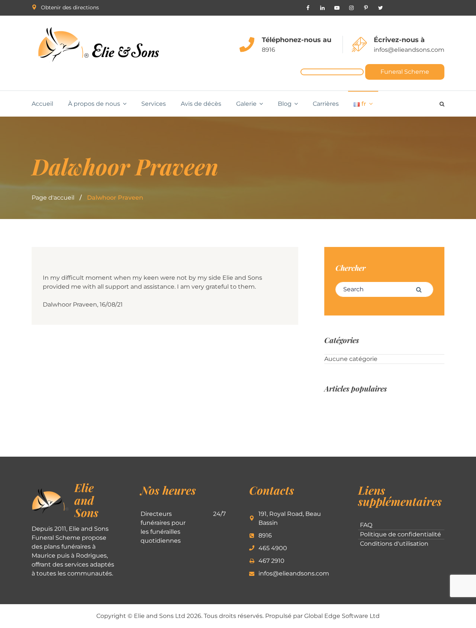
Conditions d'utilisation (394, 543)
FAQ (366, 525)
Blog (285, 103)
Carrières (326, 103)
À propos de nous (94, 103)
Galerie (246, 103)
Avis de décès (201, 103)
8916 (268, 49)
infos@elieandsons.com (409, 49)
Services (153, 103)
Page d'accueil (53, 197)
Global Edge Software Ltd (342, 615)
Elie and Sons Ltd (159, 615)
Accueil (42, 103)
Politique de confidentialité (400, 534)
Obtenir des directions (70, 7)
